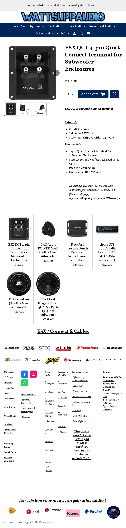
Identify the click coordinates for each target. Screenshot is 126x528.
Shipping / (87, 198)
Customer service (80, 372)
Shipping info (77, 386)
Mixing (63, 432)
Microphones (62, 415)
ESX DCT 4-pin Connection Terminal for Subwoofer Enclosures (19, 252)
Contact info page (79, 194)
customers (83, 380)
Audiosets (8, 424)
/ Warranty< (113, 198)
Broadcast (25, 417)
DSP (7, 393)
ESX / (43, 331)
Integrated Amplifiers (49, 401)
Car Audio (9, 372)
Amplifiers (9, 388)
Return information (80, 421)
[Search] (81, 33)
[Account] (74, 33)
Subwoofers (9, 377)
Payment (100, 198)
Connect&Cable (10, 416)
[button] (11, 109)
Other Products (28, 394)
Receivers (48, 462)
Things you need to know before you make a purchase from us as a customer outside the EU (81, 445)
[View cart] (88, 33)
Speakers (8, 382)
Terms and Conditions (81, 396)
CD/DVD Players (49, 413)
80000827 (114, 400)
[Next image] (56, 73)
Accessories (49, 450)
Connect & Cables (69, 331)
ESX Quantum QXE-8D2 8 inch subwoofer (19, 303)
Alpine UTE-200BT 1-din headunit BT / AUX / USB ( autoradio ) (107, 252)
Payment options (79, 391)
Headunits (9, 398)
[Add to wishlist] (114, 94)
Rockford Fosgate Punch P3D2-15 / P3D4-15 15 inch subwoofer (48, 307)
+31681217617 (109, 387)
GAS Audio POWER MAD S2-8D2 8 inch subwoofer (48, 250)
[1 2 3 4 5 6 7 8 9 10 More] (70, 94)
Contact (106, 372)
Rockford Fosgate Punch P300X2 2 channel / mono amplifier (78, 252)
